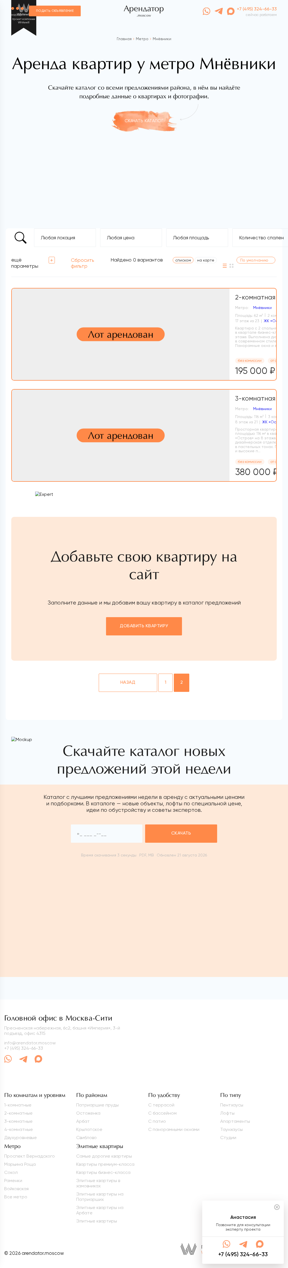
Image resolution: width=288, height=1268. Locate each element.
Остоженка (88, 1113)
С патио (157, 1121)
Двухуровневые (20, 1137)
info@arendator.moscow (30, 1043)
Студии (228, 1137)
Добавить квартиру (144, 626)
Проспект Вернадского (29, 1156)
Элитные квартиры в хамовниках (98, 1183)
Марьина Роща (20, 1164)
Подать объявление (55, 11)
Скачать (181, 833)
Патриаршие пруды (97, 1105)
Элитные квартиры (96, 1221)
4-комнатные (18, 1129)
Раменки (13, 1180)
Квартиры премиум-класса (105, 1164)
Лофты (227, 1113)
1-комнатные (18, 1105)
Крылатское (89, 1129)
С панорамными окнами (173, 1129)
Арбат (83, 1121)
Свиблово (86, 1137)
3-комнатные (18, 1121)
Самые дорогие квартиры (104, 1156)
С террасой (161, 1105)
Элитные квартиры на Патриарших (99, 1196)
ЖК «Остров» (274, 422)
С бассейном (162, 1113)
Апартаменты (235, 1121)
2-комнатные (18, 1113)
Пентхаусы (231, 1105)
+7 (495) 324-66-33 (23, 1048)
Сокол (11, 1172)
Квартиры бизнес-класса (103, 1172)
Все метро (15, 1196)
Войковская (16, 1188)
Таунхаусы (231, 1129)
